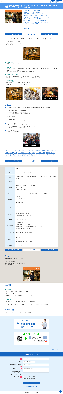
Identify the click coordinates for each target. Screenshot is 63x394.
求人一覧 (53, 1)
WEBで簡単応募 (14, 34)
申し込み (31, 383)
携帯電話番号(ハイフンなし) (16, 365)
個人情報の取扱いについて (31, 386)
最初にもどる (55, 349)
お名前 (18, 359)
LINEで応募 (50, 34)
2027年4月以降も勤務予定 (29, 376)
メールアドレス (17, 368)
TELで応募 (32, 34)
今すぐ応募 (59, 1)
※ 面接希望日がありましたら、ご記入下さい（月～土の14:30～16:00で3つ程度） (16, 373)
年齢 (20, 361)
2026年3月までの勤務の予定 (30, 378)
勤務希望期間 (17, 376)
